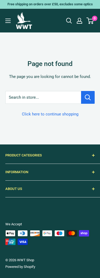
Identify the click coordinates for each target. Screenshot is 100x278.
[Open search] (69, 21)
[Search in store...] (88, 97)
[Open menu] (8, 21)
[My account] (79, 21)
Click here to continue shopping (50, 114)
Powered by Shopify (20, 267)
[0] (90, 21)
